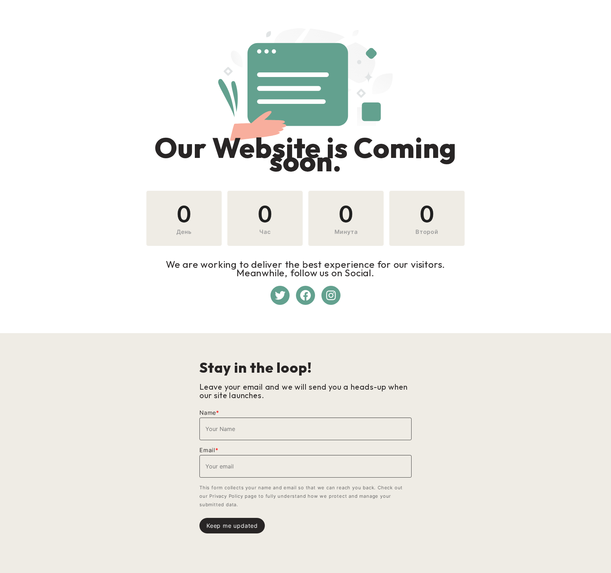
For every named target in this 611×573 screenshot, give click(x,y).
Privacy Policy (226, 496)
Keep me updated (232, 525)
